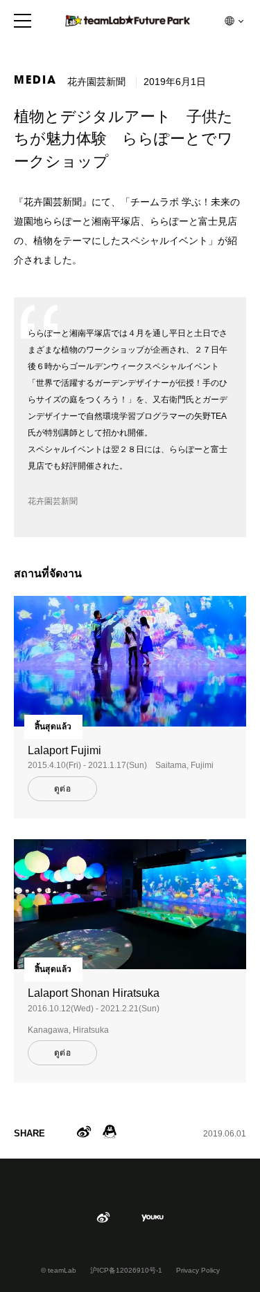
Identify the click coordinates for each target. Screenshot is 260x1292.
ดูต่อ (62, 789)
